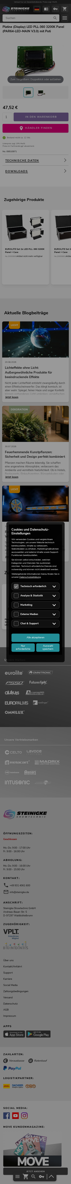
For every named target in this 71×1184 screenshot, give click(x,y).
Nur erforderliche (23, 647)
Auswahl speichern (47, 647)
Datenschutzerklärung (30, 577)
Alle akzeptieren (35, 637)
